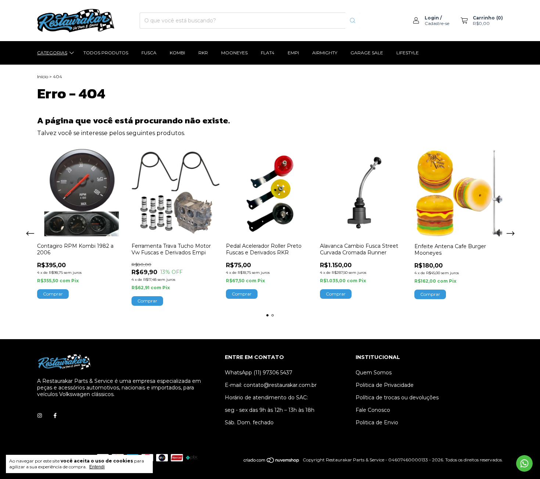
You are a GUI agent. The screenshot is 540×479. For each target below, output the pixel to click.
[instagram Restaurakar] (39, 415)
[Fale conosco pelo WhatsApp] (524, 463)
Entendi (97, 466)
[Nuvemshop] (271, 461)
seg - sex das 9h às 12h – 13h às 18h (269, 410)
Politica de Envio (377, 422)
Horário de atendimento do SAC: (266, 397)
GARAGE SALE (366, 52)
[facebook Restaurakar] (55, 415)
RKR (203, 52)
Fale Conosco (373, 410)
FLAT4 (267, 52)
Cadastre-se (437, 23)
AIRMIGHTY (324, 52)
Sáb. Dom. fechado (249, 422)
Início (42, 76)
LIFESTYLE (407, 52)
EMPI (293, 52)
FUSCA (148, 52)
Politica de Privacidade (385, 385)
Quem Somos (374, 372)
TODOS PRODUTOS (105, 52)
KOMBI (177, 52)
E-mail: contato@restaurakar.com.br (271, 385)
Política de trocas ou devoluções (397, 397)
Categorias (52, 52)
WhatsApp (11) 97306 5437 (258, 372)
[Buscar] (352, 20)
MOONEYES (234, 52)
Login (432, 18)
